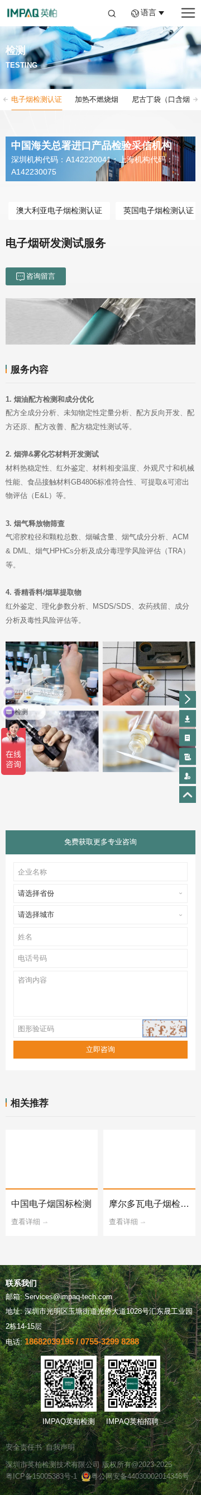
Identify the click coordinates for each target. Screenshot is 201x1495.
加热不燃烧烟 (96, 99)
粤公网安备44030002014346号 (140, 1476)
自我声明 (60, 1447)
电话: (72, 1342)
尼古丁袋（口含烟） (164, 99)
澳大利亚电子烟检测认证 (59, 210)
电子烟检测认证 (36, 99)
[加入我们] (187, 775)
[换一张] (164, 1028)
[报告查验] (187, 756)
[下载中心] (187, 718)
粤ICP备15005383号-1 (41, 1476)
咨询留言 (40, 276)
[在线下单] (187, 737)
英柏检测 (32, 13)
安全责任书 (24, 1447)
